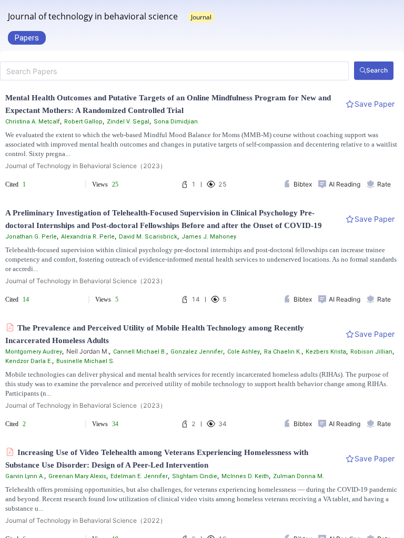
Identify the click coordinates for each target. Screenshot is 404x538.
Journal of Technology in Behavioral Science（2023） (85, 166)
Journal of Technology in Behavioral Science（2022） (85, 520)
